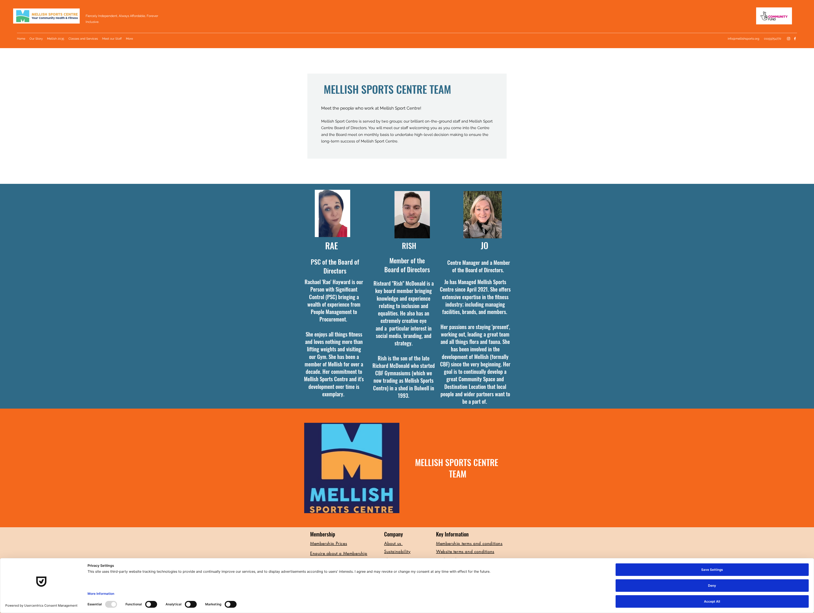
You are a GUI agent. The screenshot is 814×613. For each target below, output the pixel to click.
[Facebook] (795, 38)
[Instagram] (788, 38)
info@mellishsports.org (743, 38)
